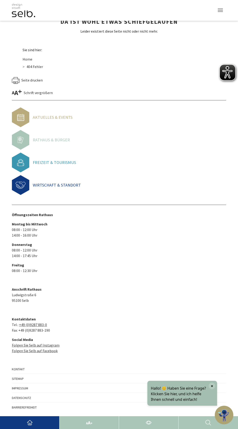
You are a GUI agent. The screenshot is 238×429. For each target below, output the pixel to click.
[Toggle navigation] (220, 10)
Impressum (20, 388)
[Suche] (208, 422)
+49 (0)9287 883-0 (33, 324)
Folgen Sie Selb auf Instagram (36, 345)
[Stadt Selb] (23, 10)
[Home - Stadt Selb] (29, 422)
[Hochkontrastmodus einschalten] (148, 422)
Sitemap (18, 379)
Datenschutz (21, 398)
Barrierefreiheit (24, 407)
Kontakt (18, 369)
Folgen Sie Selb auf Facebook (35, 350)
